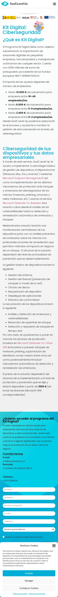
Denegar (29, 580)
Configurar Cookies (29, 588)
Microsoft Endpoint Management (22, 178)
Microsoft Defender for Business (22, 203)
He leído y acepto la (23, 537)
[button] (54, 545)
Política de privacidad (32, 537)
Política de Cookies (20, 594)
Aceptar (29, 573)
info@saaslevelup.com (14, 461)
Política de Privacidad (37, 594)
